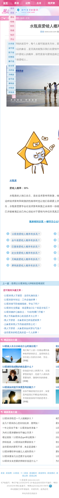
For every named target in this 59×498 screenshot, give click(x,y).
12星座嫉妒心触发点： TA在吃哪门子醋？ (24, 312)
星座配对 (33, 473)
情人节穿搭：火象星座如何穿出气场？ (23, 328)
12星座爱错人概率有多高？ (26, 234)
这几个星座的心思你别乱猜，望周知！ (21, 423)
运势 (27, 3)
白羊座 (11, 44)
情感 (12, 30)
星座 (16, 3)
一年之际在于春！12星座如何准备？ (20, 428)
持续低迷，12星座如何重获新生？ (19, 442)
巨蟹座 (11, 57)
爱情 (12, 17)
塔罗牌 (51, 3)
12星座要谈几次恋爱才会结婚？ (18, 456)
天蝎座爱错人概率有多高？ (26, 259)
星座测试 (51, 473)
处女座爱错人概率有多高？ (26, 253)
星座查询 (42, 473)
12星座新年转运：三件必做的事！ (20, 299)
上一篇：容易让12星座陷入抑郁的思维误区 (24, 283)
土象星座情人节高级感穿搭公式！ (20, 324)
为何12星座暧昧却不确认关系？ (18, 432)
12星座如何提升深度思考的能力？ (19, 387)
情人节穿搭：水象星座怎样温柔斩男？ (23, 320)
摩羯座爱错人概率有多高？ (26, 265)
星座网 (9, 473)
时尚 (12, 26)
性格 (12, 22)
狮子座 (11, 61)
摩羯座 (11, 83)
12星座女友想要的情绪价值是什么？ (20, 461)
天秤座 (11, 70)
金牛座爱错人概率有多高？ (26, 240)
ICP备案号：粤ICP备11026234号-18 (16, 483)
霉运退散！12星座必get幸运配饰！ (19, 437)
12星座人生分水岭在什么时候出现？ (20, 346)
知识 (12, 35)
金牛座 (11, 48)
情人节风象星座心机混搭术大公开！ (21, 316)
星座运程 (33, 476)
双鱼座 (11, 92)
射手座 (11, 79)
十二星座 (24, 473)
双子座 (11, 52)
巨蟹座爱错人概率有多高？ (26, 246)
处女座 (11, 66)
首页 (5, 3)
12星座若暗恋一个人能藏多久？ (18, 418)
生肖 (39, 3)
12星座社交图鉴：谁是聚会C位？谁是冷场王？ (27, 308)
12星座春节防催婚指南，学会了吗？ (22, 303)
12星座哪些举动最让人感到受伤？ (19, 451)
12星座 (16, 473)
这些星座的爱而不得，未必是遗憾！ (20, 446)
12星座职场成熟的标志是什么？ (18, 366)
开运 (12, 39)
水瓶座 (11, 88)
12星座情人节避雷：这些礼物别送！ (22, 295)
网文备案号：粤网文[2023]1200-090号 (32, 486)
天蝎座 (11, 74)
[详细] (25, 360)
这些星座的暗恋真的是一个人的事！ (21, 332)
